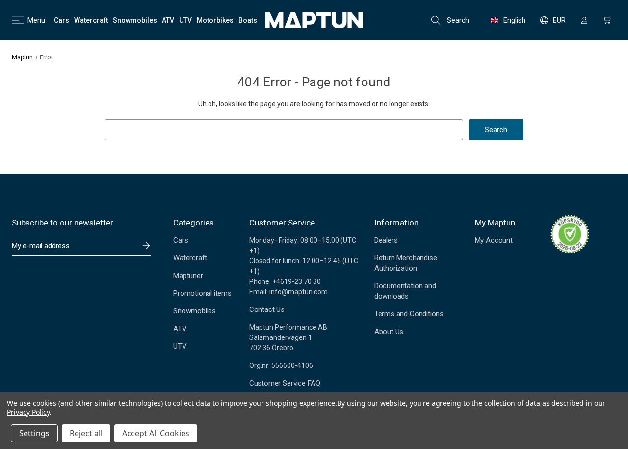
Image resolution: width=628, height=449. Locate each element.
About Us (388, 331)
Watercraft (190, 257)
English (514, 20)
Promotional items (202, 293)
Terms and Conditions (409, 313)
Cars (180, 240)
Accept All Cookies (155, 433)
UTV (179, 346)
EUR (559, 20)
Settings (34, 433)
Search (458, 20)
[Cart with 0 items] (606, 20)
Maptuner (188, 275)
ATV (179, 328)
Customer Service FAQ (284, 383)
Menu (36, 20)
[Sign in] (584, 20)
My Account (494, 240)
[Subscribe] (146, 245)
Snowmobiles (194, 311)
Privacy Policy (28, 412)
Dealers (386, 240)
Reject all (86, 433)
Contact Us (267, 309)
